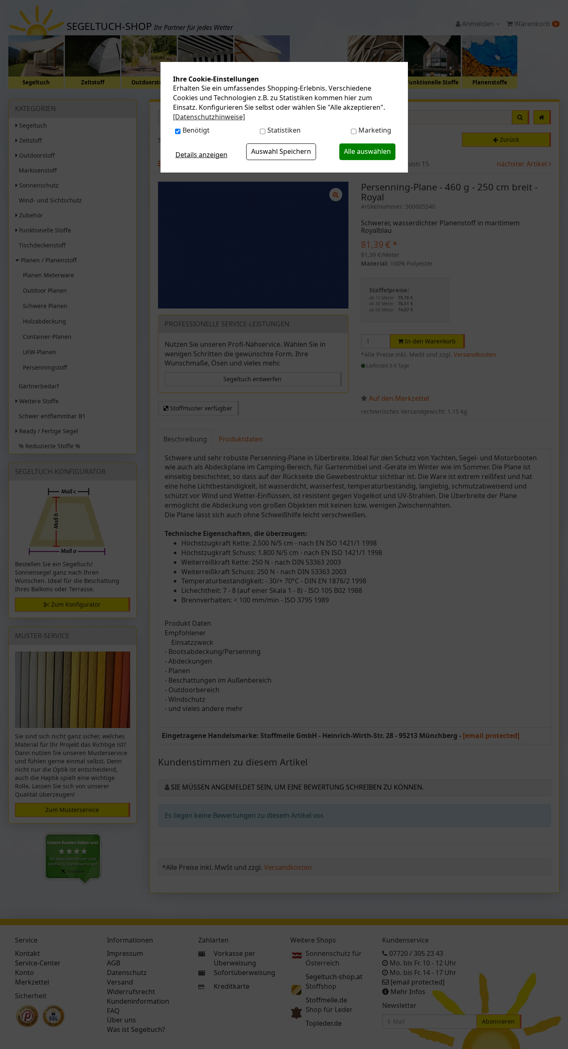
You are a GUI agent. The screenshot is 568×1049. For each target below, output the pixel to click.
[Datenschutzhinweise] (209, 116)
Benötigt (196, 130)
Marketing (374, 130)
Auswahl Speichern (281, 151)
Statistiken (284, 130)
